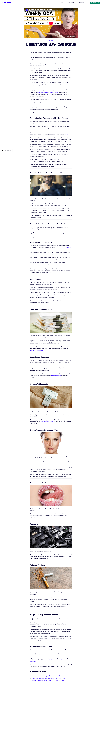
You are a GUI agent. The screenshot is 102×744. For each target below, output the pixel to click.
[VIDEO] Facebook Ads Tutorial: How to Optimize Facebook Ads (48, 680)
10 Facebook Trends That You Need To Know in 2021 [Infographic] (48, 678)
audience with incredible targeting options (47, 92)
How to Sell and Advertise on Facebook (41, 676)
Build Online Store (95, 2)
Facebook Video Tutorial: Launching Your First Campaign (46, 675)
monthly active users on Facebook (57, 89)
